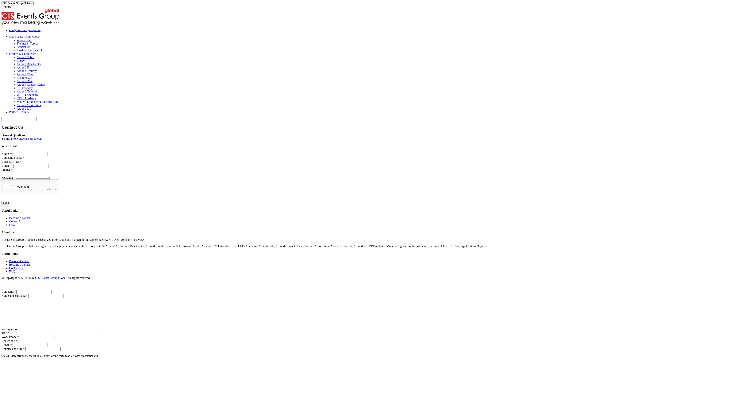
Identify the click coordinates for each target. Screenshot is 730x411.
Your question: (11, 329)
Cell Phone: (9, 340)
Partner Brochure (19, 112)
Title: (5, 333)
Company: (9, 291)
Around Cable (25, 57)
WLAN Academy (27, 94)
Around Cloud (25, 74)
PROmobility (25, 88)
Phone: (7, 169)
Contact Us (23, 47)
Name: (7, 153)
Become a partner (19, 218)
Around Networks (28, 91)
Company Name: (13, 157)
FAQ (12, 224)
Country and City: (13, 348)
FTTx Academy (26, 98)
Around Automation (29, 105)
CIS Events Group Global (24, 36)
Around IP (23, 67)
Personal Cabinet (19, 261)
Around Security (27, 70)
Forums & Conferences (23, 53)
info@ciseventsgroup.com (24, 30)
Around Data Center (29, 64)
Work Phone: (10, 337)
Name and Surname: (15, 295)
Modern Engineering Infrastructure (37, 101)
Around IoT (24, 108)
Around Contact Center (31, 84)
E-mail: (7, 165)
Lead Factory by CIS (29, 50)
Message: (8, 177)
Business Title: (11, 161)
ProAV (21, 60)
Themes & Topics (27, 43)
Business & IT (25, 77)
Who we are (24, 40)
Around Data (25, 81)
